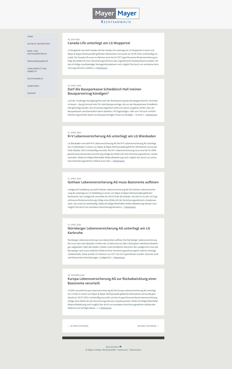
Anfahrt (31, 93)
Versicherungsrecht (37, 61)
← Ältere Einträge (78, 326)
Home (30, 36)
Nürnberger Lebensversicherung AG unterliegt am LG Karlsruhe (109, 230)
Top (113, 358)
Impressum (122, 349)
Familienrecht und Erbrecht (36, 70)
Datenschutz (135, 349)
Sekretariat (33, 86)
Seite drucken (112, 346)
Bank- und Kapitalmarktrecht (37, 52)
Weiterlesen (102, 68)
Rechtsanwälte (35, 78)
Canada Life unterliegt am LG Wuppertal (99, 43)
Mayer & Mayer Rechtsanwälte (116, 15)
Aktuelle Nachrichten (38, 43)
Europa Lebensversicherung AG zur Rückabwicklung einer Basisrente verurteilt (112, 280)
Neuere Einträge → (148, 326)
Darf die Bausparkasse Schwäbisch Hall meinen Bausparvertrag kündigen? (104, 91)
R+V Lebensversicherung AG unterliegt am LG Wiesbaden (112, 136)
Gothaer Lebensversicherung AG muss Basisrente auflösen (113, 182)
